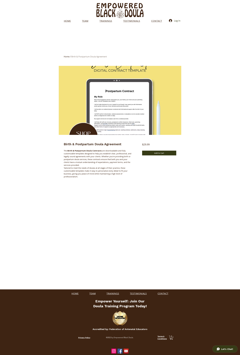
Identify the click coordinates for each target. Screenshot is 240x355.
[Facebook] (120, 351)
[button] (171, 338)
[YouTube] (126, 351)
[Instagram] (113, 351)
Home (67, 56)
